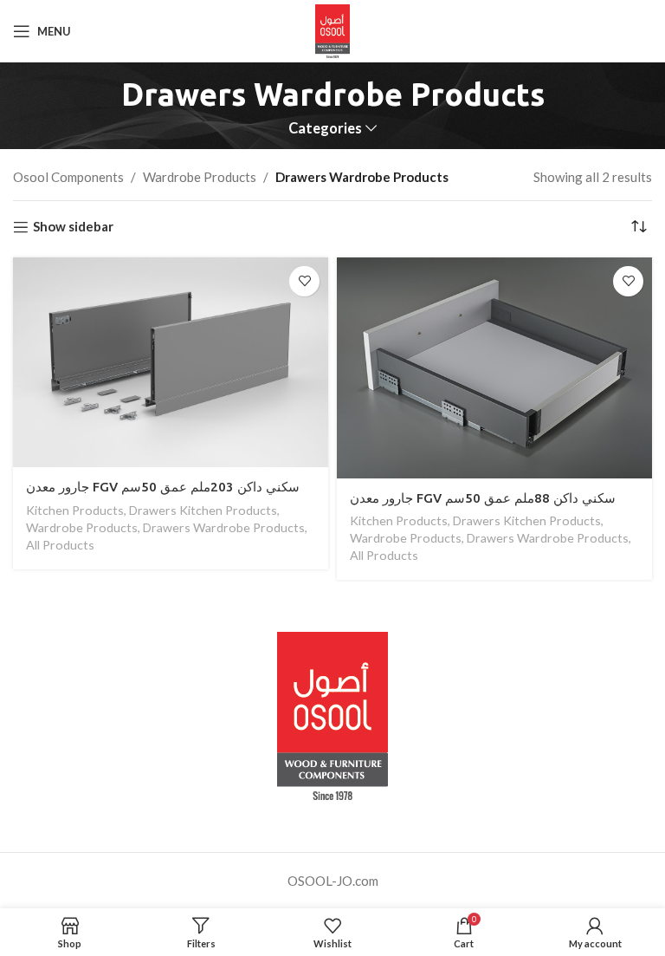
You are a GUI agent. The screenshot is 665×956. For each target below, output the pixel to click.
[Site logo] (333, 29)
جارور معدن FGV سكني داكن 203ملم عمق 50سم (163, 486)
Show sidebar (73, 227)
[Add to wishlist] (304, 281)
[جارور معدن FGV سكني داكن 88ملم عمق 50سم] (494, 368)
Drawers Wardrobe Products (224, 527)
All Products (60, 544)
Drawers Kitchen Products (203, 510)
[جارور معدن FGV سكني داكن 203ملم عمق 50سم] (170, 362)
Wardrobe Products (199, 177)
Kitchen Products (75, 510)
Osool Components (68, 177)
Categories (325, 128)
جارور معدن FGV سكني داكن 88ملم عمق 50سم (483, 498)
